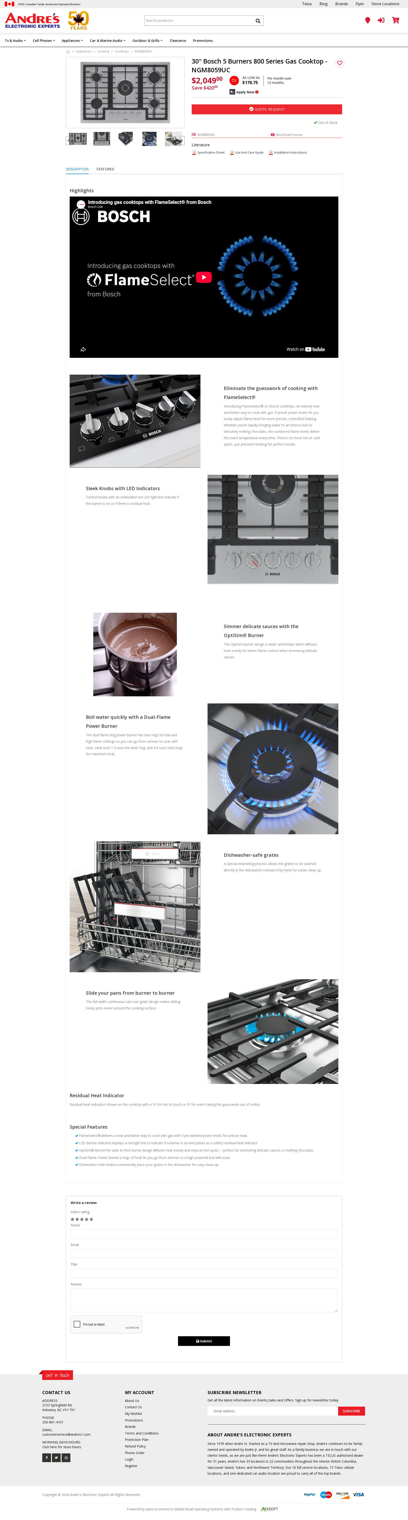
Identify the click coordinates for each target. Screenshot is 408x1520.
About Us (132, 1400)
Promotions (203, 40)
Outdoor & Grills (146, 40)
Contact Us (133, 1407)
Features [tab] (105, 169)
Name (75, 1225)
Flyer (360, 3)
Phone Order (134, 1453)
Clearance (178, 40)
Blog (323, 3)
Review (76, 1284)
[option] (125, 92)
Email (75, 1244)
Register (131, 1466)
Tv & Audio (14, 40)
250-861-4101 (53, 1422)
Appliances (71, 40)
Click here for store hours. (62, 1447)
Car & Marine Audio (106, 40)
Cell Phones (42, 40)
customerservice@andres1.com (66, 1434)
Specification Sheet (211, 152)
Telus (307, 3)
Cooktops (122, 51)
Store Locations (386, 3)
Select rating (80, 1212)
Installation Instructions (290, 152)
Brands (341, 3)
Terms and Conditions (142, 1433)
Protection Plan (137, 1439)
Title (74, 1264)
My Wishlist (133, 1413)
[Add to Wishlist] (339, 63)
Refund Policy (135, 1446)
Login (129, 1459)
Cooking (103, 51)
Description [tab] (77, 169)
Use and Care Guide (249, 152)
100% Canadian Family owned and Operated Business (49, 4)
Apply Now (245, 92)
